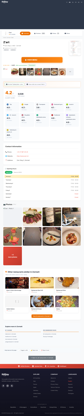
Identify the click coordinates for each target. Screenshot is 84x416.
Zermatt (8, 37)
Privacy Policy (54, 384)
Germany (35, 390)
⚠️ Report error (34, 350)
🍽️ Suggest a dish (23, 350)
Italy (34, 381)
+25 (70, 71)
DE (78, 2)
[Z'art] (7, 71)
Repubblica (13, 407)
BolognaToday (53, 407)
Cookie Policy (54, 390)
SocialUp (71, 407)
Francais (70, 387)
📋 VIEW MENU (31, 60)
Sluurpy (35, 396)
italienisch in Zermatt (10, 334)
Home (4, 37)
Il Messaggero (23, 407)
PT (81, 2)
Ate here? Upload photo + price (15, 84)
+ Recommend (32, 65)
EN (69, 2)
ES (72, 2)
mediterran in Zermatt (10, 336)
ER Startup (63, 407)
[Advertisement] (42, 16)
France (35, 384)
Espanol (70, 384)
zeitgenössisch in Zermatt (12, 341)
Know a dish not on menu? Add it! (37, 84)
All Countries (36, 378)
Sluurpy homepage (48, 336)
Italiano (70, 378)
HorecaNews (33, 407)
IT (66, 2)
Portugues (71, 393)
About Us (53, 378)
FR (75, 2)
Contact (53, 381)
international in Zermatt (11, 339)
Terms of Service (55, 387)
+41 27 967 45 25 (22, 152)
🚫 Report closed (45, 350)
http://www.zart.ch (22, 156)
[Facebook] (3, 385)
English (70, 381)
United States (37, 393)
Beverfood (43, 407)
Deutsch (70, 390)
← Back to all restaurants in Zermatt (42, 358)
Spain (34, 387)
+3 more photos (12, 256)
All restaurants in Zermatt (49, 334)
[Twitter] (11, 385)
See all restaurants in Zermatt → (42, 316)
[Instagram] (7, 385)
